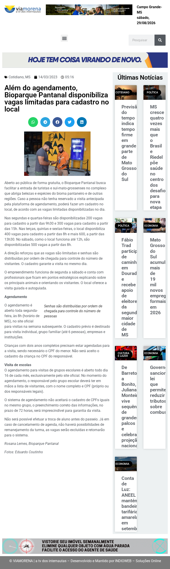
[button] (64, 38)
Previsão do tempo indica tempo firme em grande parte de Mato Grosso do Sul (131, 143)
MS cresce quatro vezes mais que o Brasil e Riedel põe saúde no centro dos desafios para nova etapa (159, 157)
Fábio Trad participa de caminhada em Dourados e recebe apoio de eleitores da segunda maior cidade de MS (133, 287)
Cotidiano (16, 77)
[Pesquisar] (160, 40)
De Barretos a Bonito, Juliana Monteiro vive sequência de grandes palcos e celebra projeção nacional (132, 406)
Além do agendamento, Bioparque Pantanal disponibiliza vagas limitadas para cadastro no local (56, 98)
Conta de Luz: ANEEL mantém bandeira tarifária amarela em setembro (131, 503)
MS (28, 77)
